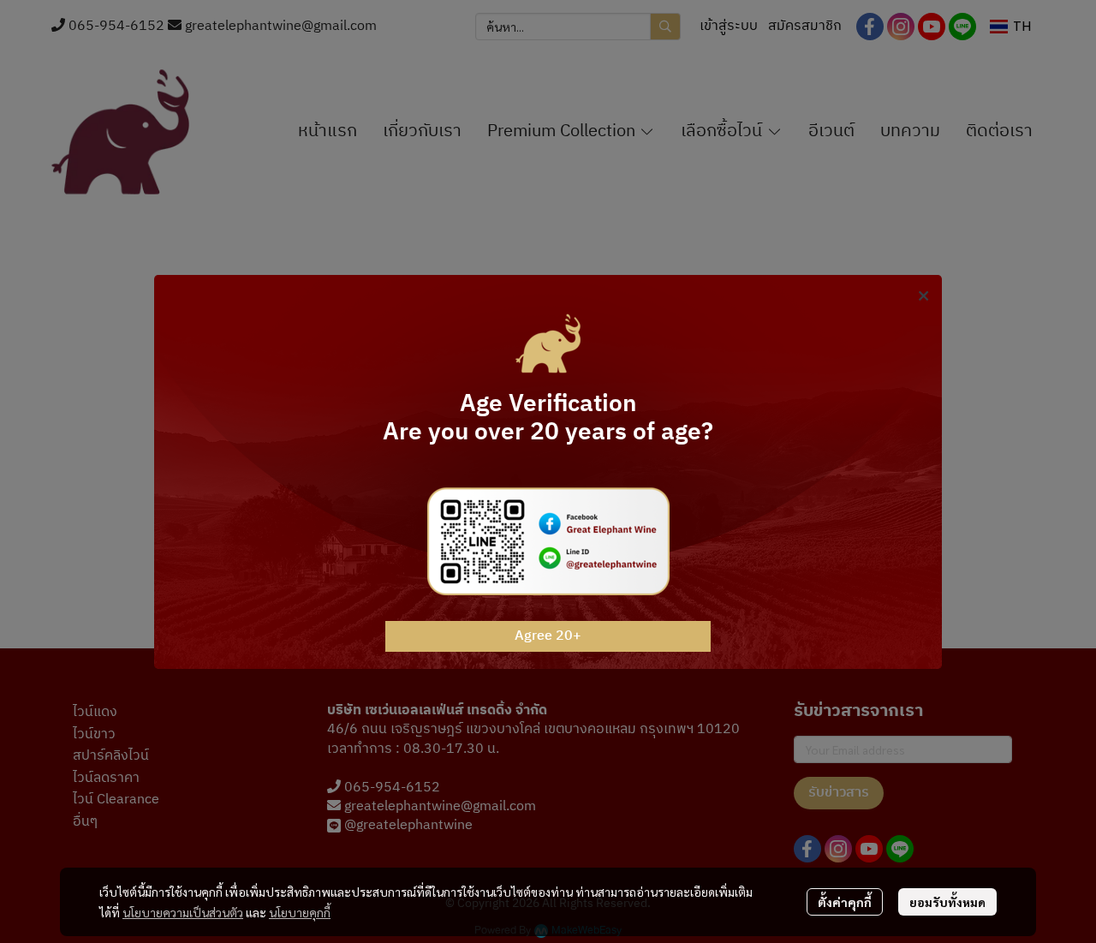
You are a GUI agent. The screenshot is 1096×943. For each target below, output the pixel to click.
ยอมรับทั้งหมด (947, 902)
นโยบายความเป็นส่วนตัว (182, 912)
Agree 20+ (548, 636)
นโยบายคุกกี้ (300, 912)
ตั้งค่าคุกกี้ (845, 902)
